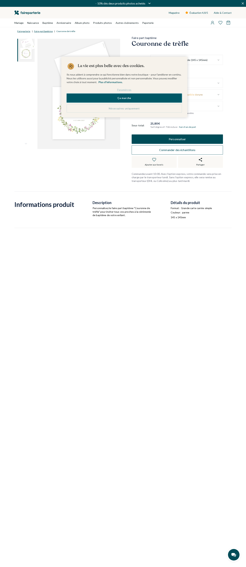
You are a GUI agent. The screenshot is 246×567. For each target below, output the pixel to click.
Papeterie (148, 22)
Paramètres (124, 89)
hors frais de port (187, 127)
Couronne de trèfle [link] (65, 31)
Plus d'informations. (111, 82)
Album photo (82, 22)
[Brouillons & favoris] (220, 22)
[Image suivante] (26, 143)
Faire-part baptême (43, 31)
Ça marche (124, 97)
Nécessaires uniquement (124, 108)
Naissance (33, 22)
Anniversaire (64, 22)
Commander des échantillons (177, 150)
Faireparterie (23, 31)
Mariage (19, 22)
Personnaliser (177, 139)
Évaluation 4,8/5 (199, 12)
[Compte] (212, 22)
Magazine (174, 12)
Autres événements (127, 22)
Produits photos (102, 22)
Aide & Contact (223, 12)
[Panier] (228, 22)
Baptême (48, 22)
